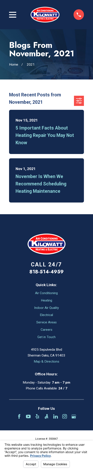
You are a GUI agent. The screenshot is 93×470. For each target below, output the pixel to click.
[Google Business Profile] (73, 416)
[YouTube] (28, 416)
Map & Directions (46, 361)
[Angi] (46, 416)
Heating (46, 300)
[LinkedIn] (55, 416)
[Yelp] (37, 416)
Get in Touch (46, 337)
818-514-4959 (46, 271)
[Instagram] (64, 416)
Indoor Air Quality (46, 308)
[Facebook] (19, 416)
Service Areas (46, 322)
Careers (46, 330)
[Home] (44, 14)
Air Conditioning (46, 293)
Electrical (46, 315)
